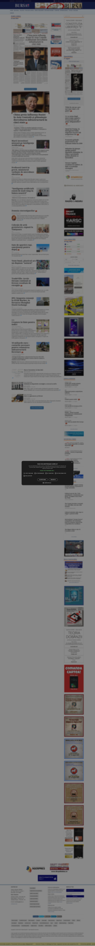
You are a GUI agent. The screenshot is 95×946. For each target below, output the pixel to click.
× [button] (71, 462)
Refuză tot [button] (53, 479)
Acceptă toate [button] (42, 479)
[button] (47, 470)
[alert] (47, 473)
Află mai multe (50, 468)
